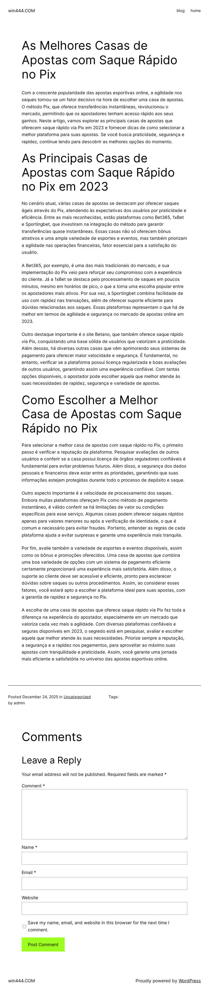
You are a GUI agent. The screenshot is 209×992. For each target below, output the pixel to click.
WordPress (190, 980)
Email (29, 872)
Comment (33, 785)
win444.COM (21, 10)
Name (29, 847)
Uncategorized (77, 696)
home (196, 10)
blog (181, 10)
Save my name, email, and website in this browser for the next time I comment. (98, 926)
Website (30, 897)
